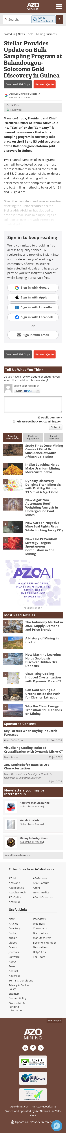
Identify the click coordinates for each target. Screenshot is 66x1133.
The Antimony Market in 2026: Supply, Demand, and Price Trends (44, 626)
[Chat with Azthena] (56, 1125)
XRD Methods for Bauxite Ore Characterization (26, 766)
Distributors (40, 933)
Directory (14, 928)
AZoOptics (15, 897)
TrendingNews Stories (13, 437)
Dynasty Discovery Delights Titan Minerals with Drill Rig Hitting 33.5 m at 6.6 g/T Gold (43, 486)
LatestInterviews (53, 437)
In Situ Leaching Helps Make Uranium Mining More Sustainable (42, 468)
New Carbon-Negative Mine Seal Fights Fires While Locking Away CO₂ (44, 526)
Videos (13, 942)
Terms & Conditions (21, 980)
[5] (13, 526)
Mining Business (46, 34)
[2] (13, 468)
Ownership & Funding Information (17, 1006)
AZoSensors (40, 878)
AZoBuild (14, 902)
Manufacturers (42, 938)
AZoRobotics (16, 887)
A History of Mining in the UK (42, 640)
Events (13, 947)
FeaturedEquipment (33, 437)
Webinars (39, 923)
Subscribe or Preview (31, 806)
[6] (13, 543)
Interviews (39, 919)
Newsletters (40, 947)
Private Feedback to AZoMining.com (39, 421)
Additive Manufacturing (35, 802)
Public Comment (51, 417)
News (21, 34)
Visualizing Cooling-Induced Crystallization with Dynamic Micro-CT (43, 677)
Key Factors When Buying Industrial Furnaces (31, 732)
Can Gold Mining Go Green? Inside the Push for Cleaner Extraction (42, 693)
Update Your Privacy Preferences (34, 1122)
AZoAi (36, 887)
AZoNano (14, 883)
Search (13, 966)
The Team (39, 957)
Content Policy (17, 998)
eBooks (13, 938)
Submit (55, 427)
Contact (13, 971)
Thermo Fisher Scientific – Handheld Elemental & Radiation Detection (28, 775)
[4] (13, 504)
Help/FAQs (39, 952)
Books (12, 933)
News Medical (41, 892)
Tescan (15, 757)
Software (14, 957)
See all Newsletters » (17, 855)
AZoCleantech (17, 892)
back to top (53, 1020)
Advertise (14, 975)
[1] (13, 449)
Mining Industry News (33, 838)
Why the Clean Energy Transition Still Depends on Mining (43, 710)
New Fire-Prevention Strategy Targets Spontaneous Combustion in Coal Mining (41, 546)
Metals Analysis (29, 820)
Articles (13, 923)
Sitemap (14, 993)
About (12, 961)
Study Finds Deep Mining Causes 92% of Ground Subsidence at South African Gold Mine (44, 451)
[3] (13, 485)
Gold (30, 34)
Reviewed (16, 109)
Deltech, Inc (17, 740)
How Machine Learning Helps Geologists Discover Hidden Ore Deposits (43, 660)
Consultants (40, 928)
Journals (14, 952)
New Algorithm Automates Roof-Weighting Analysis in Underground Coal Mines (41, 507)
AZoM (12, 878)
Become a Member (44, 942)
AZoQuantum (41, 883)
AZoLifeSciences (43, 897)
